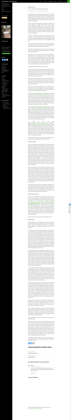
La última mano (4, 68)
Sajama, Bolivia (4, 84)
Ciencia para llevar (5, 102)
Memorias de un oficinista (6, 95)
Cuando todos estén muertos (33, 352)
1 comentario (45, 11)
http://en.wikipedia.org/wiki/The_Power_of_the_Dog (38, 122)
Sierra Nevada (4, 86)
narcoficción (44, 347)
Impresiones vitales (31, 7)
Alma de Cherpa (5, 106)
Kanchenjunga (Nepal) (5, 80)
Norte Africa (4, 82)
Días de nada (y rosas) (31, 357)
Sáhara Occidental (5, 83)
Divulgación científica (5, 88)
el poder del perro (37, 347)
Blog (41, 1)
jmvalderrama (39, 11)
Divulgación (3, 87)
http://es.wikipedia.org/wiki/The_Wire (41, 93)
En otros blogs (60, 1)
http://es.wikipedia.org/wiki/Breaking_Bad (43, 106)
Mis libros (45, 1)
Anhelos (3, 72)
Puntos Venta (51, 1)
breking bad (31, 347)
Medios (55, 1)
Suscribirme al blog (6, 53)
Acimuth (4, 105)
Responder (34, 373)
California (3, 79)
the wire (49, 347)
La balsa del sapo (4, 94)
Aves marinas (3, 67)
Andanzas (3, 78)
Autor (66, 1)
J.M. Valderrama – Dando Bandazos (9, 1)
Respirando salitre (4, 90)
